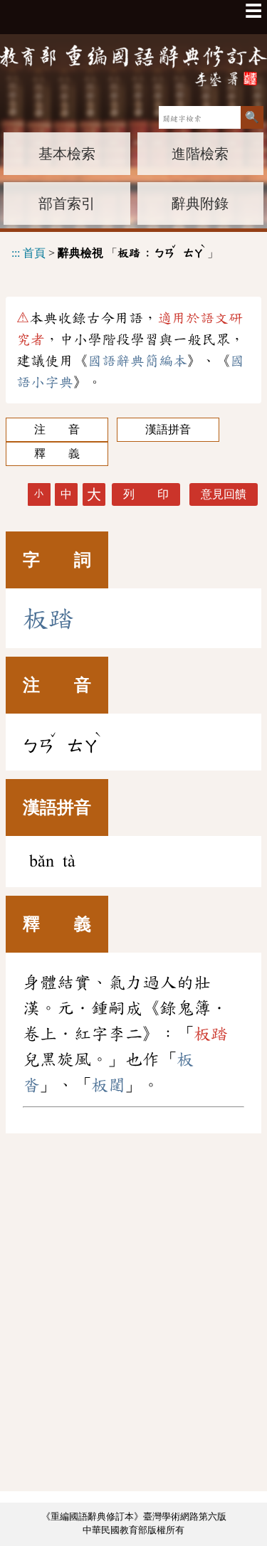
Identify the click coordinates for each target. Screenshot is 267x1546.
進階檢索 (200, 154)
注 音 (57, 429)
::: (15, 252)
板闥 (108, 1085)
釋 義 (57, 454)
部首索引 (66, 203)
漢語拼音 (168, 429)
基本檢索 (66, 154)
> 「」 (115, 251)
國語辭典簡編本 (137, 361)
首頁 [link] (34, 252)
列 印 (146, 494)
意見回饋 (223, 494)
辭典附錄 (200, 203)
